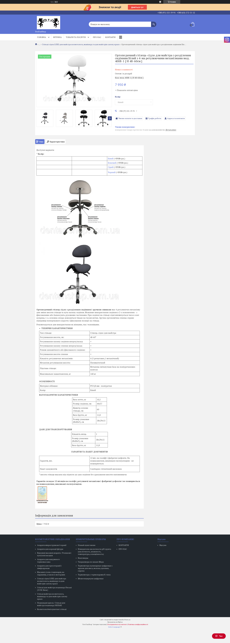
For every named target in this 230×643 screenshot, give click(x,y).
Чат (221, 636)
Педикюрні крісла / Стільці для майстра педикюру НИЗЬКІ (51, 604)
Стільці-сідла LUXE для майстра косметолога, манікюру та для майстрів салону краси (81, 44)
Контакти (110, 37)
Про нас (97, 37)
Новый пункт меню (86, 545)
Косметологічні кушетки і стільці (51, 609)
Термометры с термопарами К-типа (94, 574)
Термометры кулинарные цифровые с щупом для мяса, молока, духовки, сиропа (95, 568)
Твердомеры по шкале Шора (91, 562)
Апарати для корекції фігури (50, 549)
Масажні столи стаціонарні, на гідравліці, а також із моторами (51, 573)
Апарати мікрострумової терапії (51, 545)
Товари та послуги (76, 37)
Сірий (111, 167)
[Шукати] (153, 23)
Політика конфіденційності (138, 624)
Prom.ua (127, 620)
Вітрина (57, 37)
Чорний (112, 172)
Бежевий (112, 162)
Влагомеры (83, 558)
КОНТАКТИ (124, 545)
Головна (41, 37)
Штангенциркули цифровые (91, 578)
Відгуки (162, 545)
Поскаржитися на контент (117, 624)
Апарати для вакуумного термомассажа (48, 560)
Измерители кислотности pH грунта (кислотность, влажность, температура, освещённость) (94, 551)
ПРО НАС (123, 549)
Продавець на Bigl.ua (115, 622)
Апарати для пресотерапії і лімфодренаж (49, 566)
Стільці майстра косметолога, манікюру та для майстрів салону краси (52, 596)
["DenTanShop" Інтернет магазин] (48, 22)
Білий (110, 158)
